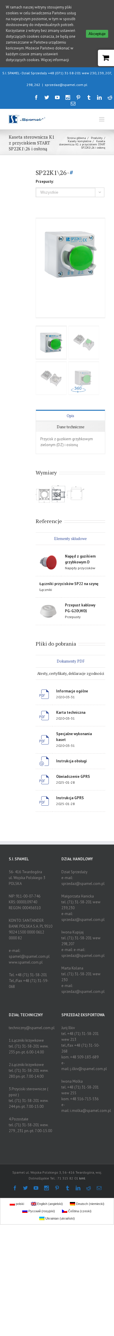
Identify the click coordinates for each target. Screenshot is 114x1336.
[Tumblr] (89, 97)
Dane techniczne (70, 426)
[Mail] (73, 103)
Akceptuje (97, 34)
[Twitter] (46, 97)
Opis (70, 415)
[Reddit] (110, 97)
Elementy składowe (70, 538)
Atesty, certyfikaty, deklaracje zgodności (70, 673)
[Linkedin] (99, 97)
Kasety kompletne (79, 141)
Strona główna (76, 138)
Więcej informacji (55, 59)
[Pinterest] (78, 97)
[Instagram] (67, 97)
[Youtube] (57, 97)
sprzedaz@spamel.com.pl (66, 84)
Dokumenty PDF (70, 661)
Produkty (97, 138)
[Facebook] (36, 97)
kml (82, 1178)
